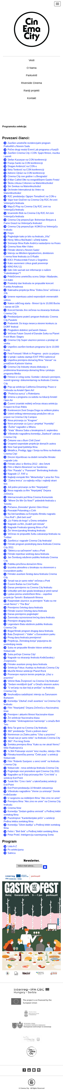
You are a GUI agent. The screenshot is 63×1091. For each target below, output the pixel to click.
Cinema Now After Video (20, 246)
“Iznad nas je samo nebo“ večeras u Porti (29, 581)
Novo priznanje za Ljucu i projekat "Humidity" (31, 423)
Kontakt (31, 98)
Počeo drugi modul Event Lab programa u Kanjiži (33, 149)
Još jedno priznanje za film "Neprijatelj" (28, 487)
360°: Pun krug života (19, 741)
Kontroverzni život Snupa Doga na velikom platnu (33, 410)
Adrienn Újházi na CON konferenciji (26, 173)
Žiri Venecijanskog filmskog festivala (26, 530)
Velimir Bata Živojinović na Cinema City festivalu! (33, 681)
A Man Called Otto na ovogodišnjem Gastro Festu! (33, 179)
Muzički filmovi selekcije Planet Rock (27, 671)
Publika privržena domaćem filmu (25, 564)
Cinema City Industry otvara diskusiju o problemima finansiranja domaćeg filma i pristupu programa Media (29, 370)
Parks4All (31, 75)
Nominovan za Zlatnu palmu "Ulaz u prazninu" (32, 734)
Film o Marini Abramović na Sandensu (27, 467)
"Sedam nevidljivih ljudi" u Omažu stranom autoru (33, 684)
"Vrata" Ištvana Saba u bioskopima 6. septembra (33, 430)
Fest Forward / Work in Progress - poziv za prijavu (33, 353)
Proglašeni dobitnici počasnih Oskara (27, 330)
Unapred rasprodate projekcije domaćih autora (32, 443)
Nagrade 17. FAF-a (18, 474)
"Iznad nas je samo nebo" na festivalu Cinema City (34, 738)
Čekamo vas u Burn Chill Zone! (24, 440)
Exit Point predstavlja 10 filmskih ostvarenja (30, 788)
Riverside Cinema (31, 82)
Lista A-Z (12, 846)
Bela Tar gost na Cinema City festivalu (27, 728)
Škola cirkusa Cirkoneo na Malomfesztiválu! (30, 183)
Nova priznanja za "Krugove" (23, 420)
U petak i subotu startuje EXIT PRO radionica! (31, 357)
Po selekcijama (16, 849)
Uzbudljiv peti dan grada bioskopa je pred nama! (33, 591)
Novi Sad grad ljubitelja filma (23, 447)
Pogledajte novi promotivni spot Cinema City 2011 (33, 771)
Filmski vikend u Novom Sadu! (23, 250)
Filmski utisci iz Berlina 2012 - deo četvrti (29, 464)
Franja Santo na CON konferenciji (25, 163)
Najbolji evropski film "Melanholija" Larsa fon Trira (33, 477)
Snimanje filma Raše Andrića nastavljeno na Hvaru (34, 243)
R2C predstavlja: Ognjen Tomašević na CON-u (32, 196)
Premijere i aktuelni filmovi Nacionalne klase (31, 714)
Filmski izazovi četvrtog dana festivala (27, 611)
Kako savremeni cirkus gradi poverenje (28, 263)
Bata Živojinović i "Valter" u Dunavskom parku (31, 634)
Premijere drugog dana (20, 621)
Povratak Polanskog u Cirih (22, 510)
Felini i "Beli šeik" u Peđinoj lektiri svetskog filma (33, 831)
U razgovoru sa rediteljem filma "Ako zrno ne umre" (34, 798)
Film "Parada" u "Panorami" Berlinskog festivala (32, 470)
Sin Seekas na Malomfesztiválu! (24, 186)
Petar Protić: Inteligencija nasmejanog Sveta (31, 835)
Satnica (12, 853)
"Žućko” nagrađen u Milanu (22, 427)
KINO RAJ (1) (15, 266)
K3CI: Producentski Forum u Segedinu (28, 260)
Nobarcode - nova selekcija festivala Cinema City (33, 768)
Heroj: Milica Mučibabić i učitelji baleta (27, 240)
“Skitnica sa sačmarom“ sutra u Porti (26, 550)
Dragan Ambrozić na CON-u (22, 166)
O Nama (31, 67)
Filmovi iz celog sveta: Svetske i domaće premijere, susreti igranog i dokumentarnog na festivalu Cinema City (32, 380)
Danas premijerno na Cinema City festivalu (30, 587)
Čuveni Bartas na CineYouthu (23, 584)
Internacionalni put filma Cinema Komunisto (30, 497)
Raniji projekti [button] (31, 90)
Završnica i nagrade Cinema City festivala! (30, 540)
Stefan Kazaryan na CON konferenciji (27, 159)
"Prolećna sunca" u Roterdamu (24, 393)
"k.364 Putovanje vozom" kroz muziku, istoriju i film (34, 751)
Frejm (11, 233)
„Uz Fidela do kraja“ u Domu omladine (27, 520)
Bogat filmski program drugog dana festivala (30, 631)
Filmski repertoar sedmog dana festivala (28, 554)
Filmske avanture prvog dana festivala (27, 664)
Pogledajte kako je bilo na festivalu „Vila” (29, 236)
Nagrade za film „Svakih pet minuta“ (26, 524)
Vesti (31, 60)
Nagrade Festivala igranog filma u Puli (27, 527)
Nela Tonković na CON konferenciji (26, 169)
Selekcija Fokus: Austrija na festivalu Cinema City (33, 667)
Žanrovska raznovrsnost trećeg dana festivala (31, 617)
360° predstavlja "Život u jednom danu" (28, 731)
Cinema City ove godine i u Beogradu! (27, 176)
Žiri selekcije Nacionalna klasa (24, 718)
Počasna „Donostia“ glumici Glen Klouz (28, 507)
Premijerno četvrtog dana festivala (25, 607)
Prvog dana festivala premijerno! (24, 637)
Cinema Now (14, 808)
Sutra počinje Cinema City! (21, 654)
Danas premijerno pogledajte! (23, 614)
